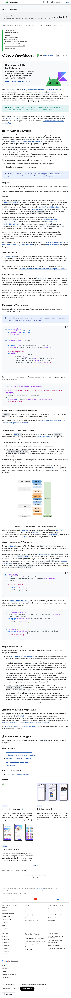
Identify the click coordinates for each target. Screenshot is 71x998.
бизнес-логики (41, 278)
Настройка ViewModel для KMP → (17, 82)
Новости (4, 922)
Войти (67, 2)
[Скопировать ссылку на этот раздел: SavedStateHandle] (19, 252)
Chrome (4, 969)
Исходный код (6, 919)
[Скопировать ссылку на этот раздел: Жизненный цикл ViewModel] (35, 431)
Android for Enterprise (8, 913)
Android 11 (5, 954)
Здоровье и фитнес (31, 915)
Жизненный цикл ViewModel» (52, 242)
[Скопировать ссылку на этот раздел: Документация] (16, 748)
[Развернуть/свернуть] (13, 30)
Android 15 (5, 942)
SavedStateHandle (8, 256)
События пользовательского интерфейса (20, 755)
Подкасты (5, 928)
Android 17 (5, 936)
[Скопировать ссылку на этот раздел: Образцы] (12, 780)
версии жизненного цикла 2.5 (20, 601)
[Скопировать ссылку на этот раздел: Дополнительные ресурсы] (33, 736)
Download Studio (30, 947)
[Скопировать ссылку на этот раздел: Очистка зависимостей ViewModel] (34, 542)
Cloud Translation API (39, 18)
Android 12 (5, 951)
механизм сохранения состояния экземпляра (27, 142)
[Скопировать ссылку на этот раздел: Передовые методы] (26, 647)
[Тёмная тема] (65, 327)
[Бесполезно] (67, 25)
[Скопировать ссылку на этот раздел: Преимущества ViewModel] (33, 131)
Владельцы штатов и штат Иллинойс (18, 759)
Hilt (44, 176)
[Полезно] (64, 25)
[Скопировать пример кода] (67, 327)
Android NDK (29, 950)
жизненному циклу (38, 209)
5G (26, 923)
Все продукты (6, 977)
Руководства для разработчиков (35, 941)
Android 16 (5, 939)
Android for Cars (53, 918)
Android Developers (7, 25)
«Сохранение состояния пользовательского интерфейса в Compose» (43, 269)
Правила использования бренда (35, 984)
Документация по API (31, 944)
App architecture (9, 9)
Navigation (49, 176)
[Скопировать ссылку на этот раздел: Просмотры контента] (22, 771)
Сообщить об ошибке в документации (55, 941)
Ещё (35, 865)
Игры (26, 909)
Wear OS (50, 912)
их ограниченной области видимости (23, 656)
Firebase (4, 972)
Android (4, 911)
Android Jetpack (49, 55)
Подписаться (27, 989)
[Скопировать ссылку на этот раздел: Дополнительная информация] (37, 710)
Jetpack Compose (55, 174)
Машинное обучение (31, 912)
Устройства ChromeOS (55, 915)
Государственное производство (17, 762)
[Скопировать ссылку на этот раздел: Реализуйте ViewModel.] (29, 305)
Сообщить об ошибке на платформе (55, 937)
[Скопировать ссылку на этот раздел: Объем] (9, 197)
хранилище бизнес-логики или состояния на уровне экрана (40, 90)
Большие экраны (53, 909)
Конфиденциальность (31, 921)
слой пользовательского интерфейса (19, 752)
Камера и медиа (30, 918)
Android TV (51, 921)
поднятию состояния (53, 245)
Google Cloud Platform (9, 975)
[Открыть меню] (3, 2)
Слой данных (10, 765)
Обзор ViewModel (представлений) (18, 774)
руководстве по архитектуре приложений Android (21, 726)
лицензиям (40, 888)
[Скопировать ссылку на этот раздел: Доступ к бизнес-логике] (25, 274)
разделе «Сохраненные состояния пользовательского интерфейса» (26, 723)
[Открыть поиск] (44, 2)
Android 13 (5, 948)
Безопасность (6, 916)
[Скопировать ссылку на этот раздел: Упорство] (12, 183)
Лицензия (21, 984)
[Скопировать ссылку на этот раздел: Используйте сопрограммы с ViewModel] (39, 411)
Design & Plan (19, 25)
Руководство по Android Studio (34, 938)
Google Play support (54, 945)
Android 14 (5, 945)
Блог (3, 925)
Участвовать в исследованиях (57, 948)
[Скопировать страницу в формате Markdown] (63, 55)
